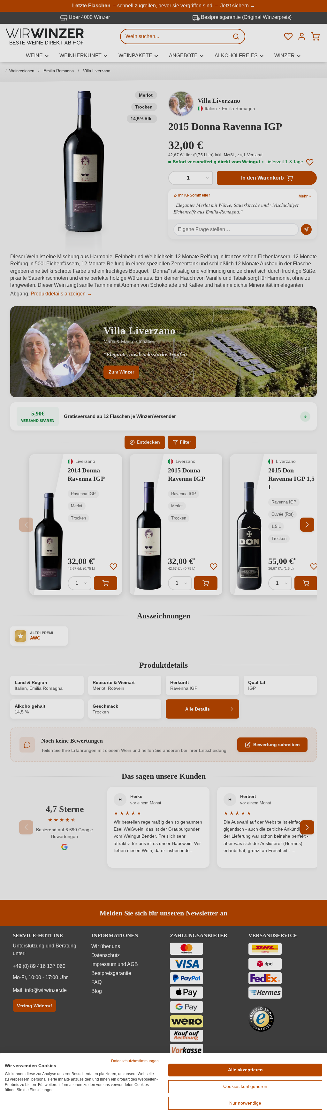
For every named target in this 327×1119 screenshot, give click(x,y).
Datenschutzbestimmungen (135, 1061)
